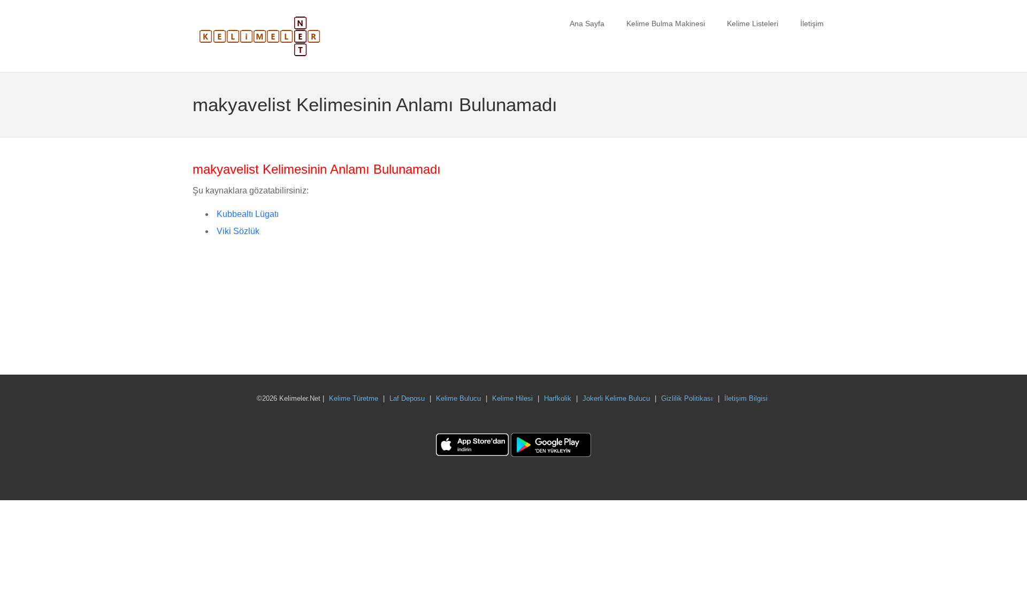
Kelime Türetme (353, 398)
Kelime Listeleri (752, 23)
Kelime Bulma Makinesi (665, 23)
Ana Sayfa (587, 23)
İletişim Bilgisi (746, 398)
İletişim (812, 23)
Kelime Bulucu (458, 398)
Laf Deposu (407, 398)
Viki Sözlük (238, 231)
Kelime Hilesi (512, 398)
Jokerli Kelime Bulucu (616, 398)
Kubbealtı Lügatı (248, 214)
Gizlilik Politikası (687, 398)
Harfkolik (557, 398)
